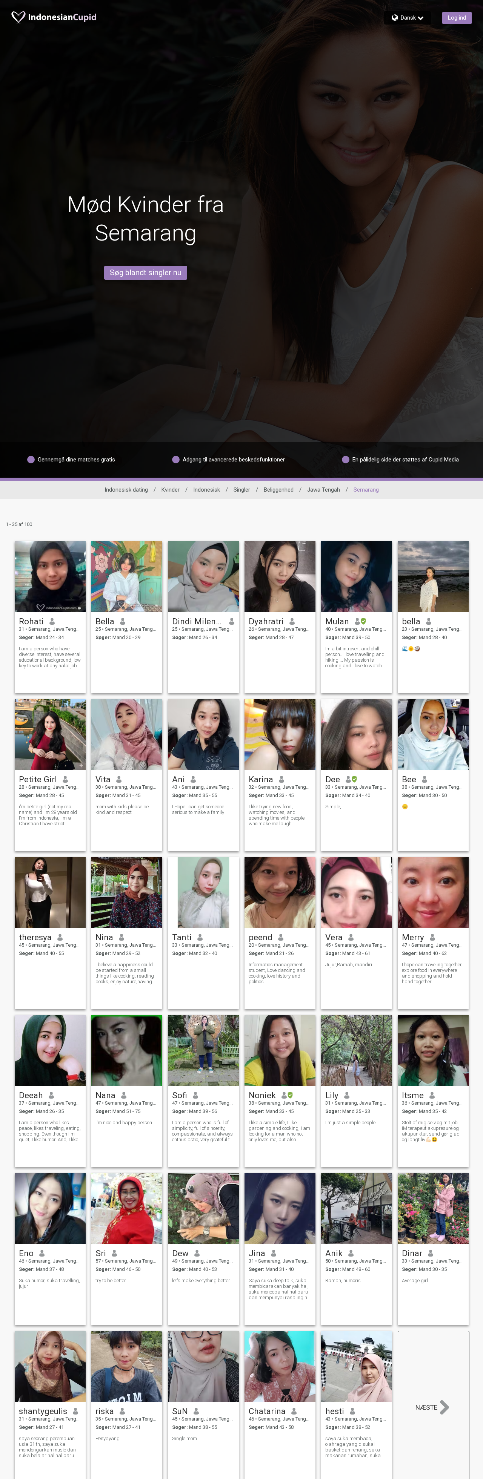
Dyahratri (266, 621)
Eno (26, 1253)
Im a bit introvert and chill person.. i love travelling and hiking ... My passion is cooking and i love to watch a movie (355, 657)
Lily (331, 1095)
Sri (100, 1253)
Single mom (184, 1438)
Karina (261, 779)
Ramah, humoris (343, 1280)
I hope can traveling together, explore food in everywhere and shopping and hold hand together (432, 973)
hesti (334, 1411)
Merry (413, 937)
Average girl (415, 1280)
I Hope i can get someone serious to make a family (198, 809)
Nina (104, 937)
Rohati (31, 621)
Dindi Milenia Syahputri (198, 621)
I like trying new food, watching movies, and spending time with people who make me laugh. (277, 815)
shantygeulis (43, 1411)
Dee (332, 779)
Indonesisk (206, 489)
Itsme (413, 1095)
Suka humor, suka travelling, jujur (49, 1283)
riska (104, 1411)
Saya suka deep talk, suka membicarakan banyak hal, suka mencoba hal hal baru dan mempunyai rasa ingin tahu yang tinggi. (279, 1289)
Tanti (182, 937)
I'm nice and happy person (123, 1122)
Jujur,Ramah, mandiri (348, 964)
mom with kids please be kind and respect (122, 809)
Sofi (179, 1095)
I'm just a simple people (350, 1122)
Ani (178, 779)
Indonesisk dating (126, 489)
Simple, (333, 806)
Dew (180, 1253)
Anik (334, 1253)
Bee (409, 779)
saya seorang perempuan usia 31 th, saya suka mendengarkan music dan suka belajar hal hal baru (47, 1447)
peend (260, 937)
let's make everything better (201, 1280)
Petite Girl (38, 779)
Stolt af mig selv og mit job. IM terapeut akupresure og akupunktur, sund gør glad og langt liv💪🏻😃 (431, 1131)
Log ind (457, 17)
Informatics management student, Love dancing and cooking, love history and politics (277, 973)
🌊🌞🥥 (411, 648)
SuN (180, 1411)
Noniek (262, 1095)
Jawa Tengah (323, 489)
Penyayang (107, 1438)
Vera (334, 937)
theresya (35, 937)
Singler (242, 489)
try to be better (110, 1280)
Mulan (337, 621)
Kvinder (171, 489)
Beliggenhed (279, 489)
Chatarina (267, 1411)
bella (411, 621)
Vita (103, 779)
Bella (104, 621)
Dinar (412, 1253)
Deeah (31, 1095)
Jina (257, 1253)
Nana (105, 1095)
